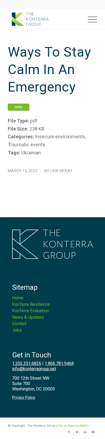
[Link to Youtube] (93, 432)
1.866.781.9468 (59, 363)
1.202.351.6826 (26, 363)
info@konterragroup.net (34, 368)
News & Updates (28, 317)
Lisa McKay (61, 170)
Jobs (17, 330)
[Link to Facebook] (69, 432)
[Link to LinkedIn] (85, 432)
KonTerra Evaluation (30, 310)
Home (17, 297)
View (18, 107)
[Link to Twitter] (77, 432)
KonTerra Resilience (31, 304)
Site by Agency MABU (73, 425)
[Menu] (89, 19)
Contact (19, 323)
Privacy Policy (23, 397)
